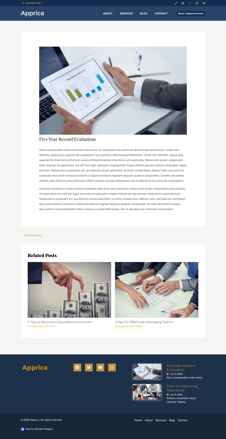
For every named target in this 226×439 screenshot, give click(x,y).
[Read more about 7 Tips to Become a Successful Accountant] (69, 289)
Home (138, 420)
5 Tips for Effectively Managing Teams (144, 322)
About (108, 13)
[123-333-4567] (175, 3)
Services (126, 13)
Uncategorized (35, 326)
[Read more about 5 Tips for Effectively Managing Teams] (156, 289)
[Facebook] (183, 3)
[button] (189, 13)
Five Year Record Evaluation (181, 368)
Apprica (35, 367)
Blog (143, 13)
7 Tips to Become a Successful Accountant (60, 322)
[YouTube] (204, 3)
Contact (161, 13)
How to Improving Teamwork (182, 388)
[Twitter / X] (190, 3)
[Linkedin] (197, 3)
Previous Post (31, 235)
